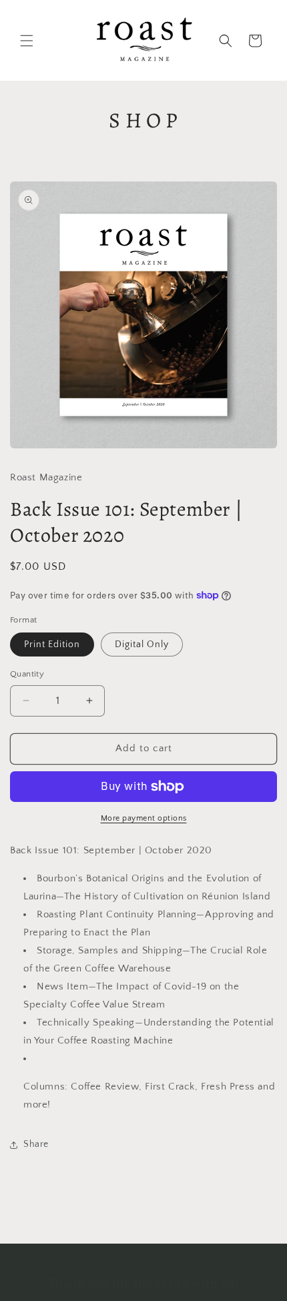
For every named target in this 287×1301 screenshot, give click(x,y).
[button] (26, 40)
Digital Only (142, 644)
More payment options (144, 818)
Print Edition (52, 644)
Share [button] (36, 1144)
